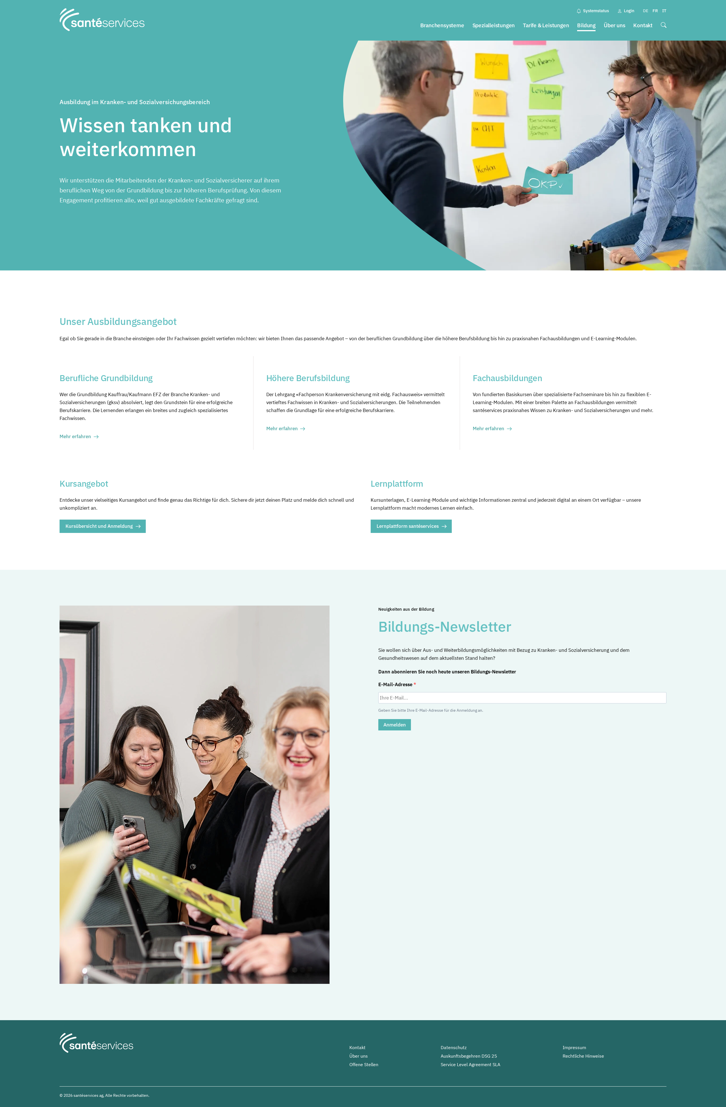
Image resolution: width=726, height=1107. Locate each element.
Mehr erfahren (75, 436)
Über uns (614, 25)
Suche (663, 25)
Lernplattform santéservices (408, 526)
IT (664, 10)
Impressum (574, 1047)
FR (655, 10)
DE (645, 10)
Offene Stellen (363, 1064)
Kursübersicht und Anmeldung (99, 526)
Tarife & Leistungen (546, 25)
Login (629, 10)
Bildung (586, 25)
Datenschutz (454, 1047)
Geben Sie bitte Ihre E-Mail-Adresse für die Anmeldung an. (430, 710)
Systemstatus (596, 10)
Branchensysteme (442, 25)
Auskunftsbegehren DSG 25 (469, 1056)
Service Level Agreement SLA (470, 1064)
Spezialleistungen (493, 25)
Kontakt (643, 25)
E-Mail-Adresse (395, 684)
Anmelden (394, 725)
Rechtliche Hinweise (583, 1056)
